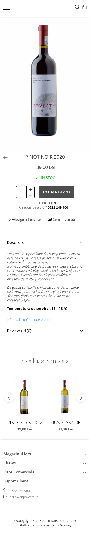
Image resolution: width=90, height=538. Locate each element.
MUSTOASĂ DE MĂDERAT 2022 (65, 422)
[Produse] (7, 9)
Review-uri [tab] (19, 330)
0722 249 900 (19, 490)
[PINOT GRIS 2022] (25, 397)
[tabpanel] (45, 84)
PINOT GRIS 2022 (24, 422)
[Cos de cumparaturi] (84, 7)
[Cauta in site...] (77, 7)
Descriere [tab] (15, 242)
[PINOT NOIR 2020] (45, 84)
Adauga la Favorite (26, 219)
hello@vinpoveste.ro (23, 497)
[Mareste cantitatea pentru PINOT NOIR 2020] (30, 189)
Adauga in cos (56, 192)
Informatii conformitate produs (29, 320)
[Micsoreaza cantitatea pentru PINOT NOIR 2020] (30, 195)
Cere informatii (63, 219)
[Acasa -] (31, 8)
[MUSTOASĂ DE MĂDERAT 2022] (65, 397)
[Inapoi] (3, 157)
